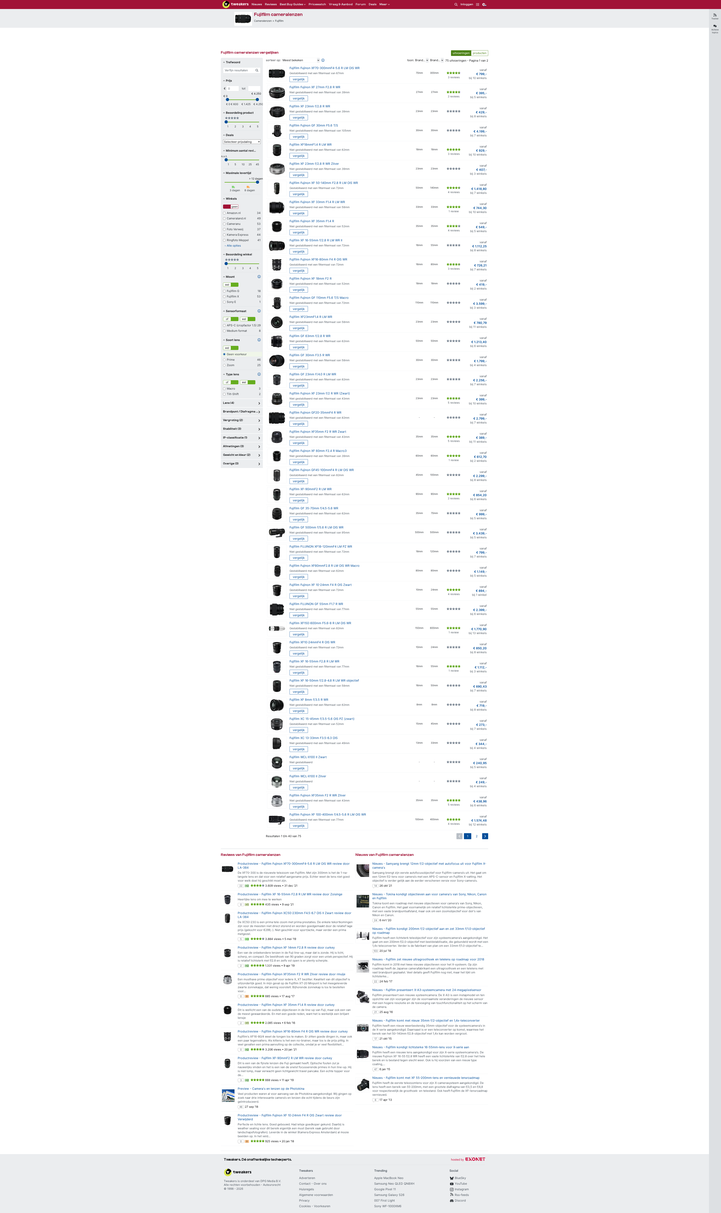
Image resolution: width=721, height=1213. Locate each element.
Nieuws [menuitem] (257, 4)
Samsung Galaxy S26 (389, 1195)
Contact (305, 1183)
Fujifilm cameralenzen (278, 14)
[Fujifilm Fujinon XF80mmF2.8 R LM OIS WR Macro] (277, 571)
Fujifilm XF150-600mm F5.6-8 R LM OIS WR (320, 623)
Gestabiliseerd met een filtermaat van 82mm (317, 475)
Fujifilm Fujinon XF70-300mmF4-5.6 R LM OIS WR (325, 68)
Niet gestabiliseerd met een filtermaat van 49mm (320, 743)
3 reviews (454, 77)
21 (375, 1012)
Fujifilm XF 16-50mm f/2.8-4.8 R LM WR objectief (324, 680)
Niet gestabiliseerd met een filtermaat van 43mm (320, 398)
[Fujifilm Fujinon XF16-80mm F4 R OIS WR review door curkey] (227, 1037)
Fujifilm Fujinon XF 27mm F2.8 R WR (315, 87)
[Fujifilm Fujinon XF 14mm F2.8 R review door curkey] (227, 953)
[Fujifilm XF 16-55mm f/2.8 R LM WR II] (277, 246)
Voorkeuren (322, 1206)
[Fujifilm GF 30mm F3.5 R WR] (277, 360)
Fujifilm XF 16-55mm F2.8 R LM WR (314, 661)
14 (375, 885)
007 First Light (384, 1200)
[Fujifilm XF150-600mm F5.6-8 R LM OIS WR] (277, 628)
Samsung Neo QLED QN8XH (394, 1183)
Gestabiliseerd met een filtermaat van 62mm (317, 570)
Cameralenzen (263, 20)
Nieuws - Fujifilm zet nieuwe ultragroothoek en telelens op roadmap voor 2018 (428, 959)
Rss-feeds (462, 1195)
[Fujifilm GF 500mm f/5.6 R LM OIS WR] (277, 533)
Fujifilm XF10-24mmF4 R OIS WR (312, 642)
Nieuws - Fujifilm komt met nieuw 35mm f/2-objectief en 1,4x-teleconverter (426, 1020)
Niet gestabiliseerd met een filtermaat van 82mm (319, 379)
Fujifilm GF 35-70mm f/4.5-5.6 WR (314, 508)
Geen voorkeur (237, 354)
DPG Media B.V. (270, 1181)
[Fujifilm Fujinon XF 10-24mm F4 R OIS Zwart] (277, 590)
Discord (460, 1200)
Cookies (305, 1206)
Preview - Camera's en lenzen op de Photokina (271, 1088)
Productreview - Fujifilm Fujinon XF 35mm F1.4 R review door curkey (286, 1005)
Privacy (304, 1200)
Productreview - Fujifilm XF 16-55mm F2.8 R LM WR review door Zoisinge (290, 894)
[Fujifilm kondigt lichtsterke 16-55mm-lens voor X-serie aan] (362, 1054)
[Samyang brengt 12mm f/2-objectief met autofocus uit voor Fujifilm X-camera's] (362, 870)
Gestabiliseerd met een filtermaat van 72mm (317, 188)
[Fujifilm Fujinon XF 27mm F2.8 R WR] (277, 92)
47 (375, 1069)
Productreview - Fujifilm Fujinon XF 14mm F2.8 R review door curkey (286, 947)
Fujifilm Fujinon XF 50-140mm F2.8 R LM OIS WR (324, 183)
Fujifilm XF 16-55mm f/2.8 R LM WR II (316, 240)
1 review (454, 211)
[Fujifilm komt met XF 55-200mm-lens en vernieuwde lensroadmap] (362, 1084)
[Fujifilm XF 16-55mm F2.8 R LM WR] (277, 667)
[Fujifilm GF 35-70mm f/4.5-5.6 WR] (277, 513)
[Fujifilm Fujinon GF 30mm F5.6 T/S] (277, 131)
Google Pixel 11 (385, 1189)
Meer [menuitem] (383, 4)
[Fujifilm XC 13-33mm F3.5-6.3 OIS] (277, 743)
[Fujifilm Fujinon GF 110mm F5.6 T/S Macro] (277, 303)
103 (375, 950)
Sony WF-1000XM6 (387, 1206)
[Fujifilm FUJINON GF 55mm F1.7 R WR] (277, 609)
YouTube (461, 1183)
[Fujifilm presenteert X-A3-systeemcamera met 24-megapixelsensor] (362, 997)
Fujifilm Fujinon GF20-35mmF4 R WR (315, 412)
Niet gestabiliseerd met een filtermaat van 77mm (319, 609)
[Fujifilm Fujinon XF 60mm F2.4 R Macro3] (277, 456)
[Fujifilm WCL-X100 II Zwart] (277, 762)
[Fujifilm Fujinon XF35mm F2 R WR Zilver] (277, 801)
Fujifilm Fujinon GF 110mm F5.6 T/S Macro (319, 297)
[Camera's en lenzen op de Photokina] (228, 1095)
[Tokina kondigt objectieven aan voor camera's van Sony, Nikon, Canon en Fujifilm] (362, 901)
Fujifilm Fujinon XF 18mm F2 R (311, 278)
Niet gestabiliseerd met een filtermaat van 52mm (319, 226)
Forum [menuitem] (361, 4)
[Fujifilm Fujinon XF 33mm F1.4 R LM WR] (277, 207)
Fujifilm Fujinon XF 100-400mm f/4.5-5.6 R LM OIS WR (328, 814)
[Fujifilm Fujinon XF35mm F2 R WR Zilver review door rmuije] (227, 979)
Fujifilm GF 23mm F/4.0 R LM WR (313, 374)
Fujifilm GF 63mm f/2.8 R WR (310, 336)
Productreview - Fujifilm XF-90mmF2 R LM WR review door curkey (285, 1058)
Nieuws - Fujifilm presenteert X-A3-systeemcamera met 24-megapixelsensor (426, 990)
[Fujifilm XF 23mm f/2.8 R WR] (277, 112)
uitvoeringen (461, 53)
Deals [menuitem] (372, 4)
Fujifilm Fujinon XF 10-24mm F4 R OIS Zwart (321, 585)
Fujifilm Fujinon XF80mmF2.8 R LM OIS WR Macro (325, 565)
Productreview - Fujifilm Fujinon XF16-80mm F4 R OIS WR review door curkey (293, 1031)
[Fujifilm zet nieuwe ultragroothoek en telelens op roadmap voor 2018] (362, 966)
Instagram (462, 1189)
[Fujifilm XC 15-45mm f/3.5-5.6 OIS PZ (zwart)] (277, 724)
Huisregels (306, 1189)
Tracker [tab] (715, 18)
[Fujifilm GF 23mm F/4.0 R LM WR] (277, 380)
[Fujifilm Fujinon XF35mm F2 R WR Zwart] (277, 437)
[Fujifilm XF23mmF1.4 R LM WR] (277, 322)
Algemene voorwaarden (316, 1195)
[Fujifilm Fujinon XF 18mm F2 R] (277, 284)
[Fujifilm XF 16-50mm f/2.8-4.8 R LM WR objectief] (277, 686)
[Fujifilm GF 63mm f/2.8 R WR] (277, 341)
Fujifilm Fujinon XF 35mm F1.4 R (312, 221)
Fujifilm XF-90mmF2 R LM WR (311, 489)
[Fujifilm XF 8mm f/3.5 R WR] (277, 705)
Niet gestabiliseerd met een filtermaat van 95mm (320, 532)
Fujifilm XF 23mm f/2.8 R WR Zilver (314, 164)
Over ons (320, 1183)
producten (479, 53)
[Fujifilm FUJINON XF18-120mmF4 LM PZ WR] (277, 552)
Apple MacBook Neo (388, 1178)
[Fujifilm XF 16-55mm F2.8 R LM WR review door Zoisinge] (227, 899)
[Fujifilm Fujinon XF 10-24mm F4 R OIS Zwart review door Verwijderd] (227, 1120)
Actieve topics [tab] (715, 31)
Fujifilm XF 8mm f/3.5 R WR (309, 699)
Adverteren (307, 1178)
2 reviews (453, 96)
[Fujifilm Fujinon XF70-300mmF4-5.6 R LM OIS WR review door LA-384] (227, 869)
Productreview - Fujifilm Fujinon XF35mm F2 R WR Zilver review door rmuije (291, 974)
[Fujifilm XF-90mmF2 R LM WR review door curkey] (227, 1063)
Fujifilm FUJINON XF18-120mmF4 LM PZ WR (321, 546)
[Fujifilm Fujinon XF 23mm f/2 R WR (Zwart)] (277, 399)
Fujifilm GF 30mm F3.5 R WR (310, 355)
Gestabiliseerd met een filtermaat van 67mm (317, 73)
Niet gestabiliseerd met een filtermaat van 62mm (319, 149)
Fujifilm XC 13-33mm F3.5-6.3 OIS (314, 738)
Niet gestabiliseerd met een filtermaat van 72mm (319, 245)
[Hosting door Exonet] (468, 1160)
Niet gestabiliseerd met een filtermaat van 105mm (320, 130)
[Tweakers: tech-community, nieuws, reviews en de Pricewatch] (235, 4)
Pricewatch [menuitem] (317, 4)
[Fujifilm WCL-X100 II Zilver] (277, 781)
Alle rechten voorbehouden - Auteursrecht (252, 1185)
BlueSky (460, 1178)
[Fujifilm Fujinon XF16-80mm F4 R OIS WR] (277, 265)
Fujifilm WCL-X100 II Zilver (308, 776)
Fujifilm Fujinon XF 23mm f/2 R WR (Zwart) (320, 393)
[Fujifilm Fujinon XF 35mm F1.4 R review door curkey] (227, 1010)
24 (375, 920)
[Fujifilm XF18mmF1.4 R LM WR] (277, 150)
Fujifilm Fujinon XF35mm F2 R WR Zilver (318, 795)
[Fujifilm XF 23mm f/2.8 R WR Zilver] (277, 169)
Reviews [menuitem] (271, 4)
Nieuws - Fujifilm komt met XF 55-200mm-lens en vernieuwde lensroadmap (426, 1078)
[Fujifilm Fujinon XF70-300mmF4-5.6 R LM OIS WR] (243, 19)
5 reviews (454, 402)
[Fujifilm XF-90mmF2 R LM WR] (277, 494)
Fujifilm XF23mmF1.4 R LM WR (311, 317)
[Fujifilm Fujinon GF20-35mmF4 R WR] (277, 418)
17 (375, 1038)
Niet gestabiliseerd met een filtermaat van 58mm (320, 207)
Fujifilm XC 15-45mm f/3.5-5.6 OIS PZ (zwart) (322, 719)
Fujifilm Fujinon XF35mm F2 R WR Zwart (318, 431)
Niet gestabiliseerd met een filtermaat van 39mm (320, 92)
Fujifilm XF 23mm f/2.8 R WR (310, 106)
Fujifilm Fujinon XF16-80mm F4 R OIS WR (318, 259)
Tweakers (230, 1181)
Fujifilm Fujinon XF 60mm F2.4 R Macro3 (318, 451)
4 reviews (454, 192)
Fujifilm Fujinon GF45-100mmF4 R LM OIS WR (322, 470)
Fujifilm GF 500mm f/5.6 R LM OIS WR (316, 527)
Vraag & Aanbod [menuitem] (341, 4)
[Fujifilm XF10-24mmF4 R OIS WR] (277, 647)
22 (240, 885)
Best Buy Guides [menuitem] (291, 4)
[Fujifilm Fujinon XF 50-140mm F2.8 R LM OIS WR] (277, 188)
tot (243, 88)
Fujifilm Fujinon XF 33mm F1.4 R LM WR (317, 202)
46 (240, 1106)
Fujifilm (279, 20)
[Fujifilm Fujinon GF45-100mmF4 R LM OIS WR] (277, 475)
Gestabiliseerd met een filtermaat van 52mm (317, 723)
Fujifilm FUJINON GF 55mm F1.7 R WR (316, 604)
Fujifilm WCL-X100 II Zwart (308, 757)
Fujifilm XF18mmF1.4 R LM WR (311, 144)
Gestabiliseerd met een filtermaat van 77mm (317, 819)
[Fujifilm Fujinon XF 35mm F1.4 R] (277, 226)
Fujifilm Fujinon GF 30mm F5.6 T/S (314, 125)
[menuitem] (456, 4)
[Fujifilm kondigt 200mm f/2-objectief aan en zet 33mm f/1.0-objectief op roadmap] (362, 935)
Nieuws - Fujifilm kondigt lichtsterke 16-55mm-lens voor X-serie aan (420, 1047)
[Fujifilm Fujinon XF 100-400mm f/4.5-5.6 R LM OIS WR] (277, 820)
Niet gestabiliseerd (301, 762)
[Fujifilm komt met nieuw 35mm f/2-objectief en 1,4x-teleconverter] (362, 1027)
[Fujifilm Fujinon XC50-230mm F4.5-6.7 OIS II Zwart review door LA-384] (227, 918)
